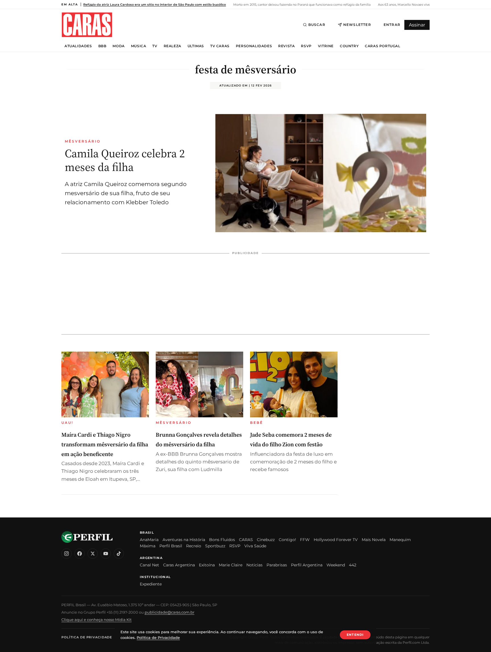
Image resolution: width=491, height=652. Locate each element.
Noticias (254, 565)
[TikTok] (119, 553)
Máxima (147, 545)
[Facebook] (79, 553)
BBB (102, 46)
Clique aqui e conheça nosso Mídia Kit (96, 619)
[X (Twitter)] (93, 553)
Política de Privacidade (86, 637)
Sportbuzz (215, 545)
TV (154, 46)
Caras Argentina (179, 565)
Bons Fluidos (222, 539)
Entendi (355, 635)
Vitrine (326, 46)
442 (352, 565)
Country (349, 46)
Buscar (316, 24)
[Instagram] (66, 553)
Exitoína (207, 565)
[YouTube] (106, 553)
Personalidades (254, 46)
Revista (286, 46)
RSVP (306, 46)
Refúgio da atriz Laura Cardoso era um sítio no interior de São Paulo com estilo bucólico (154, 5)
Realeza (172, 46)
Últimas (196, 46)
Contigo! (287, 539)
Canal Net (149, 565)
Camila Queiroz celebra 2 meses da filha (125, 160)
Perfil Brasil (170, 545)
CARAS (246, 539)
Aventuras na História (184, 539)
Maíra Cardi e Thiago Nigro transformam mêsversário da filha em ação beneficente (104, 444)
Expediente (151, 584)
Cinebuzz (266, 539)
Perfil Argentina (307, 565)
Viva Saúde (255, 545)
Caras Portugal (382, 46)
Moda (118, 46)
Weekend (335, 565)
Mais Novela (374, 539)
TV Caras (220, 46)
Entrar (392, 24)
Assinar (417, 25)
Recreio (193, 545)
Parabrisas (277, 565)
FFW (305, 539)
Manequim (400, 539)
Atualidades (78, 46)
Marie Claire (230, 565)
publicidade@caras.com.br (169, 612)
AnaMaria (149, 539)
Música (138, 46)
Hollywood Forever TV (336, 539)
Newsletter (357, 24)
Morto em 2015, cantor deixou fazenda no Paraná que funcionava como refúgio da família (301, 5)
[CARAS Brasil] (87, 24)
